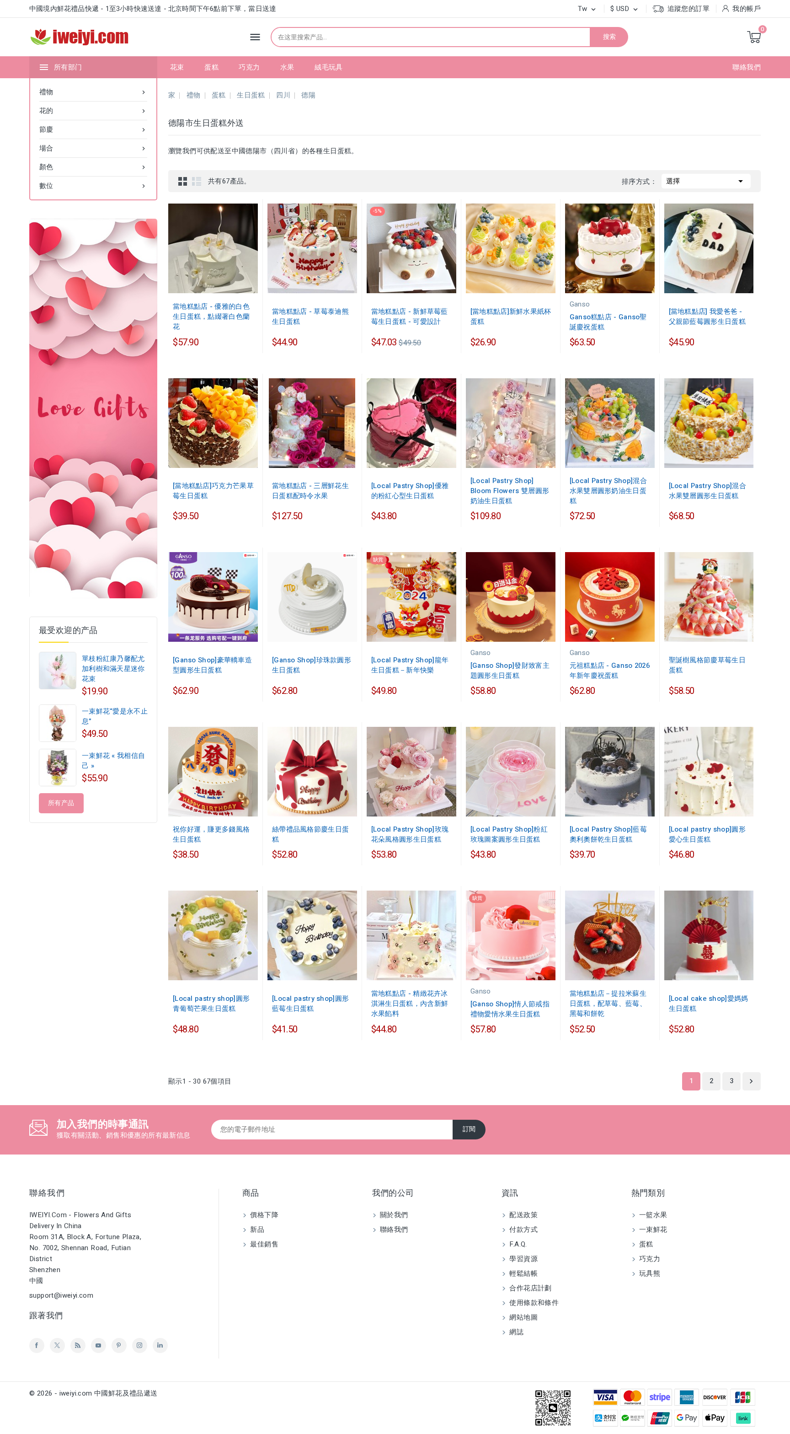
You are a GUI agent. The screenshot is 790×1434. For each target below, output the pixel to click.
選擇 (706, 181)
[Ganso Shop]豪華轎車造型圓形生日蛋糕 (212, 665)
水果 (287, 67)
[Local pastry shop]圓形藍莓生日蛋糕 (310, 1004)
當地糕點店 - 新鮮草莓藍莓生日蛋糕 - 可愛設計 (409, 316)
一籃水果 (652, 1215)
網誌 (515, 1332)
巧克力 (249, 67)
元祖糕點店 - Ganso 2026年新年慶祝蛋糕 (610, 671)
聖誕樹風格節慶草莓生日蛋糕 (707, 665)
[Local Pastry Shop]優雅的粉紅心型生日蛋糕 (409, 491)
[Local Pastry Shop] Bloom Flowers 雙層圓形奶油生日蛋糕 (509, 491)
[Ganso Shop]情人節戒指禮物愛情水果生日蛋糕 (510, 1009)
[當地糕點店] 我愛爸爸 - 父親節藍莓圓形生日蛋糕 (707, 316)
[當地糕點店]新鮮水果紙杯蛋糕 (510, 316)
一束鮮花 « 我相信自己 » (113, 761)
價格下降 (263, 1215)
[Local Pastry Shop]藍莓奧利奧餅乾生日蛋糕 (608, 834)
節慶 (93, 129)
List (196, 181)
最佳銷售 (263, 1244)
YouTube (98, 1345)
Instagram (139, 1345)
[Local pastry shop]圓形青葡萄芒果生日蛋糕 (211, 1004)
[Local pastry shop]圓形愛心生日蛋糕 (707, 834)
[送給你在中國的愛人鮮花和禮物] (93, 408)
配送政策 (522, 1215)
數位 (93, 186)
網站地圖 (522, 1317)
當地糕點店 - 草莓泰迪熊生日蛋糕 (310, 316)
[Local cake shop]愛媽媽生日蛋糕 (708, 1004)
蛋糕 (211, 67)
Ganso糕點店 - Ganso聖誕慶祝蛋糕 (608, 322)
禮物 (93, 92)
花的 (93, 111)
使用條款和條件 (533, 1303)
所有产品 (61, 803)
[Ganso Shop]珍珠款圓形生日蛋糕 (311, 665)
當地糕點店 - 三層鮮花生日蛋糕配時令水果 (310, 491)
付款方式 (522, 1230)
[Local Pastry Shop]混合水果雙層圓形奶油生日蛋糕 (608, 491)
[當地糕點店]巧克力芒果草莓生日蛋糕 (213, 491)
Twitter (57, 1345)
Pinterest (119, 1345)
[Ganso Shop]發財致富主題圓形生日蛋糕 (510, 671)
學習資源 (522, 1259)
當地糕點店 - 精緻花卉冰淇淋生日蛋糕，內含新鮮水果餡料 (409, 1003)
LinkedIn (160, 1345)
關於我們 (393, 1215)
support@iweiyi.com (61, 1295)
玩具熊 (649, 1273)
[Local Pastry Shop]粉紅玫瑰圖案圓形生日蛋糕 (509, 834)
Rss (77, 1345)
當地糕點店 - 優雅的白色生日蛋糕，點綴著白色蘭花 (211, 316)
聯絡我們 (746, 67)
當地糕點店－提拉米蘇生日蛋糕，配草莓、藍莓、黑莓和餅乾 (608, 1003)
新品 (256, 1230)
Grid (182, 181)
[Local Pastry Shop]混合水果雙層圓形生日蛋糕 (707, 491)
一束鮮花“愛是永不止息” (115, 716)
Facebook (36, 1345)
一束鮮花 (652, 1230)
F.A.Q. (517, 1244)
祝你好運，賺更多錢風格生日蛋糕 (211, 834)
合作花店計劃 (529, 1288)
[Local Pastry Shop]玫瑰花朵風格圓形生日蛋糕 (409, 834)
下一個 (751, 1081)
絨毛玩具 (329, 67)
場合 (93, 148)
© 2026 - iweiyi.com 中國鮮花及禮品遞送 (93, 1393)
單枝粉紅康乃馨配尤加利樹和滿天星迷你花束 (113, 669)
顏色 (93, 167)
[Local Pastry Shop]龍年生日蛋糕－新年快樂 (409, 665)
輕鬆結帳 (522, 1273)
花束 (177, 67)
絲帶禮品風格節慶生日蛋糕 (310, 834)
